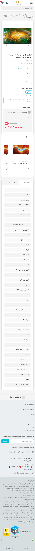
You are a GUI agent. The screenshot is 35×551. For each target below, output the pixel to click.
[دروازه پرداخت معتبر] (6, 532)
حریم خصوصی (30, 414)
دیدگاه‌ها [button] (12, 182)
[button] (3, 3)
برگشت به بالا (15, 397)
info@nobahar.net (18, 473)
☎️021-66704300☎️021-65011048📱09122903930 (21, 468)
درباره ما (31, 428)
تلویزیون (17, 69)
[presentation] (31, 37)
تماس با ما (31, 425)
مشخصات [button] (26, 182)
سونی (27, 69)
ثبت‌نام (5, 441)
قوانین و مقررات (29, 431)
